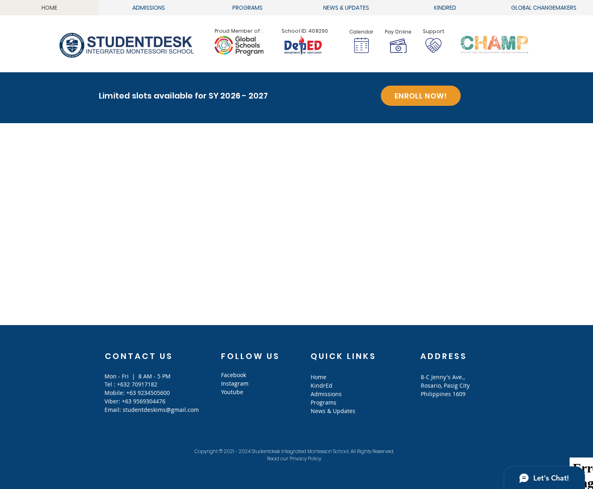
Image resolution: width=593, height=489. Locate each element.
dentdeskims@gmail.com (165, 409)
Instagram (234, 383)
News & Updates (333, 411)
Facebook (233, 375)
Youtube (232, 392)
